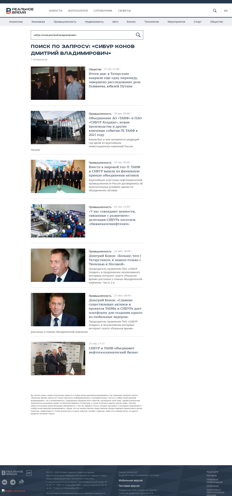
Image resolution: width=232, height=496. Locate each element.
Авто (115, 21)
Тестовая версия (129, 485)
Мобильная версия (131, 480)
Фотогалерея (78, 10)
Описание (213, 486)
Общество (216, 21)
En (225, 10)
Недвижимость (94, 21)
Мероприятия (176, 21)
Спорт (198, 21)
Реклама (212, 475)
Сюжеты (124, 10)
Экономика (38, 21)
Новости (55, 10)
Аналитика (16, 21)
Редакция (212, 472)
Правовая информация (214, 481)
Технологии (151, 21)
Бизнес (131, 21)
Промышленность (65, 21)
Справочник (103, 10)
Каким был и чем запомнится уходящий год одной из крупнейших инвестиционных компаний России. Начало (86, 133)
